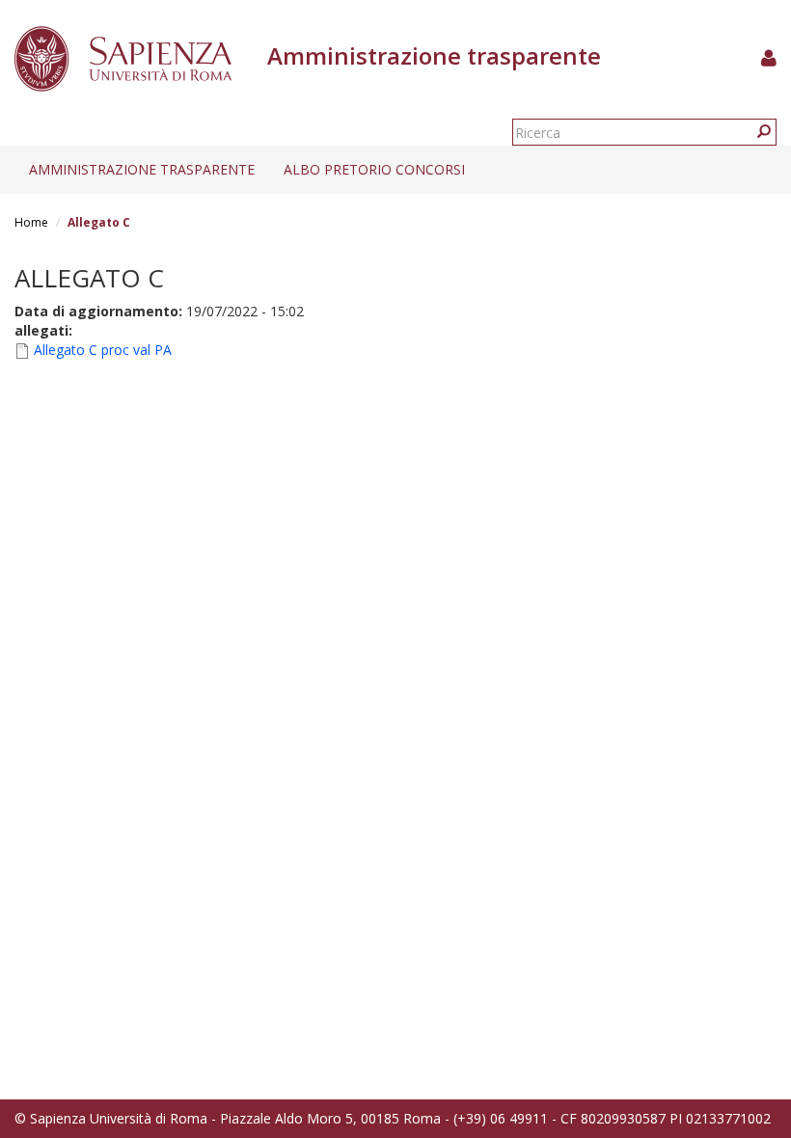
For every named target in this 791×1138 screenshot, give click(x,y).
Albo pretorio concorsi (374, 169)
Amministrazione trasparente (142, 169)
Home (31, 222)
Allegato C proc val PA (103, 349)
